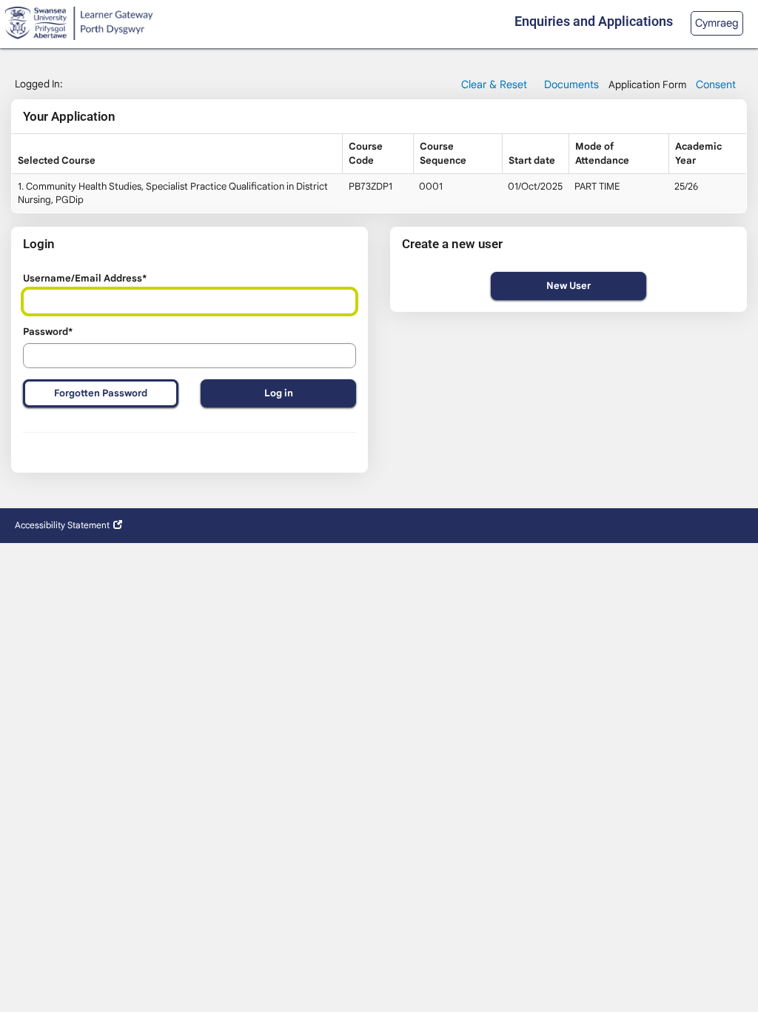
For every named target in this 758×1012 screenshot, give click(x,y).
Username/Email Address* (85, 278)
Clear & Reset (494, 84)
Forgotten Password (100, 393)
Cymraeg (717, 23)
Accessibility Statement (62, 524)
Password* (48, 331)
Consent (716, 84)
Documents (571, 84)
